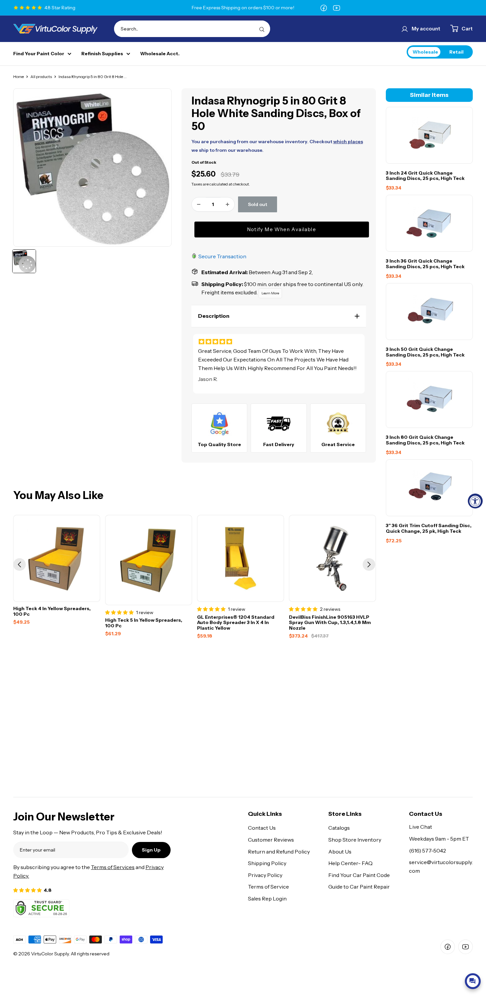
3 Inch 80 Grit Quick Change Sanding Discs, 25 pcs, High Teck (425, 440)
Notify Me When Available (281, 229)
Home (18, 76)
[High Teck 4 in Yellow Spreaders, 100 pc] (56, 558)
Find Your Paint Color (38, 54)
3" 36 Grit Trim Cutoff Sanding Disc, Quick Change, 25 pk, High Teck (428, 528)
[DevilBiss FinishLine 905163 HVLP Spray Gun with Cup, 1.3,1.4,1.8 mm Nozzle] (332, 558)
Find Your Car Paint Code (359, 875)
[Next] (369, 564)
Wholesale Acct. (160, 54)
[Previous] (19, 564)
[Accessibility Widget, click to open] (475, 501)
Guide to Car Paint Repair (359, 886)
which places (348, 142)
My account (426, 28)
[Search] (262, 29)
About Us (339, 851)
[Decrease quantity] (199, 204)
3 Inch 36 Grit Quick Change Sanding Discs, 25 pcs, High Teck (425, 264)
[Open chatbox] (473, 981)
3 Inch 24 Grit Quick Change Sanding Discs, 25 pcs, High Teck (425, 176)
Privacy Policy (265, 875)
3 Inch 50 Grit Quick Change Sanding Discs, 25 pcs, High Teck (425, 352)
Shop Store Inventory (354, 839)
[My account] (404, 28)
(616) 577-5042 (427, 850)
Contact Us (262, 827)
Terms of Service (268, 886)
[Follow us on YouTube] (337, 7)
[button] (278, 316)
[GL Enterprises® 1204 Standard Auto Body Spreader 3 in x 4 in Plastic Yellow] (240, 558)
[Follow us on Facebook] (324, 7)
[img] (278, 342)
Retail (456, 52)
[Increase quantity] (227, 204)
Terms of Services (113, 867)
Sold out (257, 204)
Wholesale (425, 52)
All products (41, 76)
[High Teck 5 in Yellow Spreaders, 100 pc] (148, 560)
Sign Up (151, 850)
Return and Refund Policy (279, 851)
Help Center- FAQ (350, 863)
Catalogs (339, 827)
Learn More (270, 293)
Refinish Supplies (102, 54)
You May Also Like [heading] (58, 495)
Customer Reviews (271, 839)
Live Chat (420, 826)
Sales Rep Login (267, 898)
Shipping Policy (267, 863)
